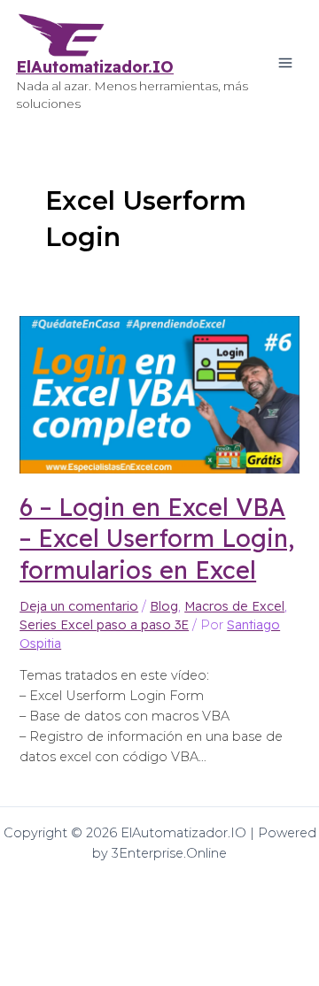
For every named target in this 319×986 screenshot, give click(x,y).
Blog (164, 606)
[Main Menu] (285, 63)
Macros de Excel (234, 606)
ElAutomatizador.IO (95, 67)
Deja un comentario (78, 606)
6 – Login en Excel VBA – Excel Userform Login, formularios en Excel (156, 538)
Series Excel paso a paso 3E (104, 625)
